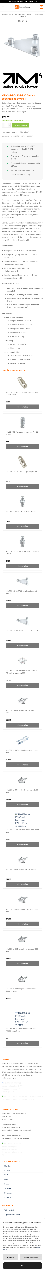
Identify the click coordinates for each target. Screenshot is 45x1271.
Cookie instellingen (31, 1257)
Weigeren (10, 1257)
